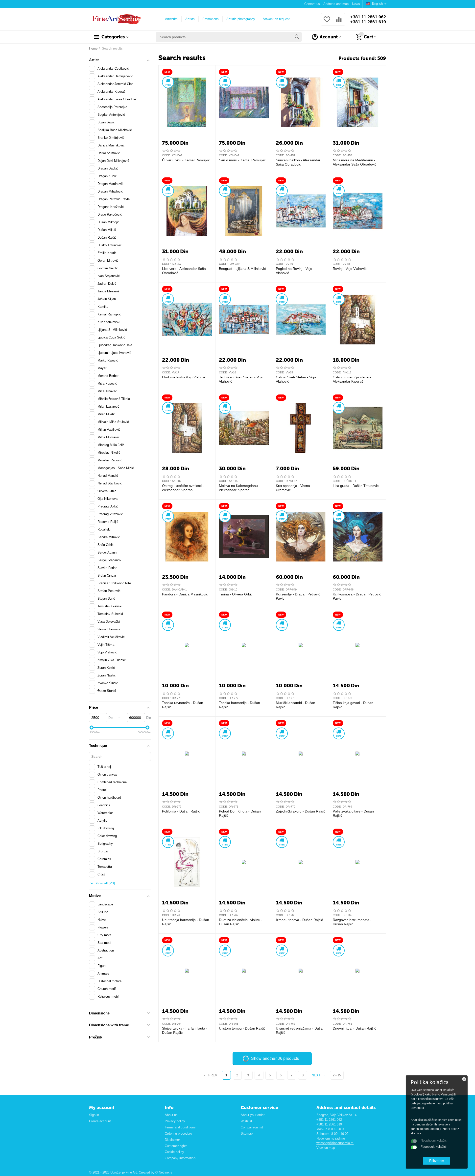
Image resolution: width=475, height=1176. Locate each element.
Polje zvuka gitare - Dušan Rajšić (353, 813)
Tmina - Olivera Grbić (236, 594)
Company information (180, 1158)
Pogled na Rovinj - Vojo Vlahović (294, 271)
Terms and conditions (180, 1127)
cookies (417, 1094)
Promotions (210, 19)
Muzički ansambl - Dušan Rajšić (295, 705)
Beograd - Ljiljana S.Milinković (242, 269)
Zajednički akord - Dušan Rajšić (300, 811)
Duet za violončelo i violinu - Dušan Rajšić (240, 922)
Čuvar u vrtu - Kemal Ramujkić (186, 160)
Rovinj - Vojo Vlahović (349, 269)
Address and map (336, 4)
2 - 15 (337, 1075)
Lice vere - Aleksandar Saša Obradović (184, 271)
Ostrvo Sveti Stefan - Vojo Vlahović (296, 379)
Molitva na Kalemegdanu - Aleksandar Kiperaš (239, 488)
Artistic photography (240, 19)
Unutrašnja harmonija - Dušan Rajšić (185, 922)
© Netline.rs (163, 1172)
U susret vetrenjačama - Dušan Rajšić (300, 1030)
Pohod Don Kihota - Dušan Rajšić (240, 813)
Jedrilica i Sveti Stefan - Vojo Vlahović (241, 379)
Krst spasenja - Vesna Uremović (293, 488)
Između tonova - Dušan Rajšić (299, 920)
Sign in (94, 1115)
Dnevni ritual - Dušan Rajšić (354, 1028)
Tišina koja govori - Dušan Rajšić (353, 705)
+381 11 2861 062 (368, 16)
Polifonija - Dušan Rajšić (181, 811)
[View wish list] (327, 22)
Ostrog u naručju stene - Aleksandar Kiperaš (352, 379)
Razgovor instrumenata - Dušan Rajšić (352, 922)
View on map (325, 1147)
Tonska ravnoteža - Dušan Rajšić (182, 705)
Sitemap (247, 1133)
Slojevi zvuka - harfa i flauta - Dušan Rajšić (184, 1030)
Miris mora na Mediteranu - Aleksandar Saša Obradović (354, 162)
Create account (100, 1121)
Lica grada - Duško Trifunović (356, 486)
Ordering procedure (178, 1133)
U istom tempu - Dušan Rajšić (242, 1028)
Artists (190, 19)
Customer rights (176, 1146)
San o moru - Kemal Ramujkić (242, 160)
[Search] (297, 37)
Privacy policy (175, 1121)
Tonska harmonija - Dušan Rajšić (239, 705)
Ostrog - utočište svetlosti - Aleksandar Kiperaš (183, 488)
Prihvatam (436, 1161)
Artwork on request (276, 19)
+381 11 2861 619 (368, 21)
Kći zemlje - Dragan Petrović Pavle (298, 596)
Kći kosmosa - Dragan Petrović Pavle (357, 596)
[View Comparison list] (339, 22)
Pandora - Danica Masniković (185, 594)
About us (171, 1115)
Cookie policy (174, 1152)
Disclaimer (172, 1140)
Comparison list (252, 1127)
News (356, 4)
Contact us (312, 4)
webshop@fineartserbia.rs (335, 1143)
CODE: (166, 155)
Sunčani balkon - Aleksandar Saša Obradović (298, 162)
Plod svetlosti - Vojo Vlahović (184, 377)
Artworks (171, 19)
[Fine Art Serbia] (115, 19)
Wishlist (246, 1121)
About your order (252, 1115)
